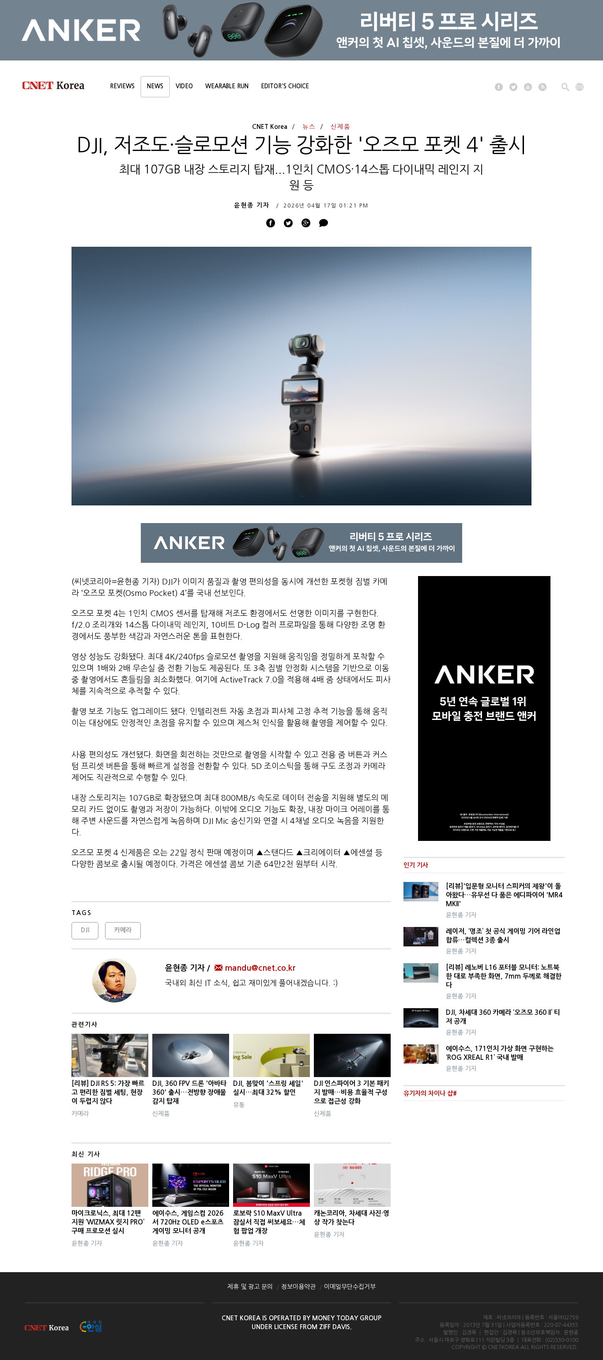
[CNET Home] (57, 87)
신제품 (340, 127)
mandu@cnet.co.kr (260, 968)
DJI (85, 930)
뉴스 (309, 127)
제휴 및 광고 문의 (250, 1287)
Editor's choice (285, 86)
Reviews (122, 86)
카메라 (123, 930)
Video (184, 86)
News (155, 86)
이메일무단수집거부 (350, 1287)
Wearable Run (227, 86)
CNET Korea (269, 127)
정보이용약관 (298, 1287)
